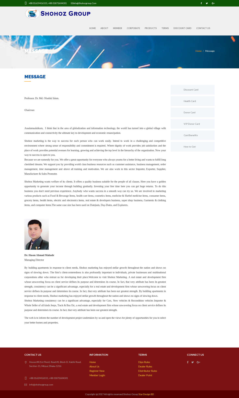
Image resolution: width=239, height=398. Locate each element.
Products (151, 28)
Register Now (96, 370)
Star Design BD (146, 394)
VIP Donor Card (192, 123)
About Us (94, 366)
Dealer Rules (145, 366)
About (104, 28)
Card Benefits (191, 135)
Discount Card (182, 28)
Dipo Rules (144, 362)
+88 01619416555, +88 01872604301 (47, 3)
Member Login (97, 375)
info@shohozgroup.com (84, 3)
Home (92, 28)
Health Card (190, 101)
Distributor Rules (147, 370)
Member (117, 28)
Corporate (133, 28)
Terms (165, 28)
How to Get (190, 146)
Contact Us (203, 28)
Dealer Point (145, 375)
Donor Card (189, 112)
